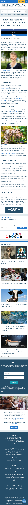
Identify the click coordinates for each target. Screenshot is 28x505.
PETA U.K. (7, 485)
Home (2, 14)
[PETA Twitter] (17, 234)
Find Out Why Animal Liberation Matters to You (14, 449)
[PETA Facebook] (14, 234)
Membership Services (9, 479)
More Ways (14, 480)
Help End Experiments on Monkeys (14, 210)
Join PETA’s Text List (18, 452)
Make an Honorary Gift (10, 476)
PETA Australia (14, 488)
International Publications (17, 454)
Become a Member (17, 473)
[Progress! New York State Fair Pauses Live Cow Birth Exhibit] (14, 299)
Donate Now (9, 473)
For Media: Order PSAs (9, 468)
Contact (7, 498)
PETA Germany (19, 485)
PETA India (8, 488)
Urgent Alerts (10, 459)
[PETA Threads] (21, 236)
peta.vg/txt (21, 224)
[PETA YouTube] (7, 236)
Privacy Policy (10, 501)
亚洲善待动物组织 (11, 489)
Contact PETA (8, 454)
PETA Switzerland (18, 486)
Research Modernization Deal (8, 153)
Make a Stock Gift (19, 476)
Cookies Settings (19, 503)
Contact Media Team (19, 468)
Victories (8, 451)
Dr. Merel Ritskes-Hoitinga (7, 70)
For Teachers (14, 462)
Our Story (12, 448)
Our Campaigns (17, 459)
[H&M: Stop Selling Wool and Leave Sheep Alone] (14, 278)
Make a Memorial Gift (18, 474)
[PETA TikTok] (15, 236)
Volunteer (13, 451)
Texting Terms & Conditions (16, 500)
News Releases (16, 466)
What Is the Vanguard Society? (17, 477)
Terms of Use (17, 501)
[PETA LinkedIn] (12, 236)
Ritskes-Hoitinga (13, 111)
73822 (8, 222)
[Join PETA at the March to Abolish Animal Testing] (14, 256)
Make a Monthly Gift (9, 474)
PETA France (13, 485)
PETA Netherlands (9, 486)
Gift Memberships (18, 479)
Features (4, 11)
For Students (18, 460)
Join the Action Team (11, 460)
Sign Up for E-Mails (9, 452)
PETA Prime (19, 451)
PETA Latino (18, 489)
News (5, 14)
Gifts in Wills (7, 477)
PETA (4, 222)
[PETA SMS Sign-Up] (10, 236)
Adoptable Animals (18, 11)
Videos (10, 11)
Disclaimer (8, 500)
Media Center (8, 466)
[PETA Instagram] (20, 234)
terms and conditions (13, 387)
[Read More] (14, 413)
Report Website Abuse (10, 503)
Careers (16, 448)
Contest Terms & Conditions (16, 498)
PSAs (21, 466)
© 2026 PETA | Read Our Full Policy (11, 497)
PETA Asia (20, 488)
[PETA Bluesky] (18, 236)
